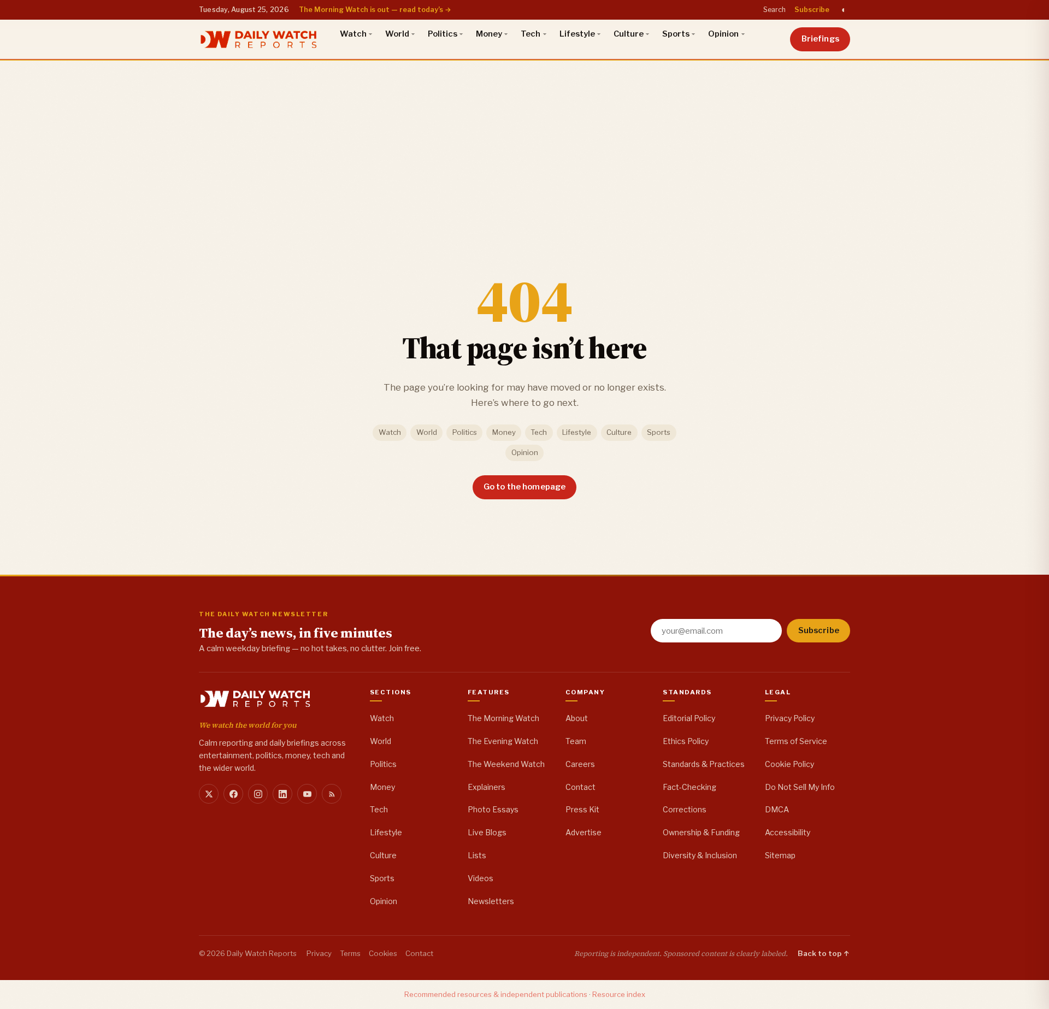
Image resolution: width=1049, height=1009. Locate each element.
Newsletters (491, 901)
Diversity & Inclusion (700, 855)
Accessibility (787, 832)
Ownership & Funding (701, 832)
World (397, 34)
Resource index (618, 994)
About (576, 718)
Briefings (820, 39)
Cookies (383, 953)
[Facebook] (233, 794)
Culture (629, 34)
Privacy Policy (790, 718)
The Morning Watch (503, 718)
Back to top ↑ (824, 953)
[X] (209, 794)
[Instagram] (258, 794)
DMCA (777, 809)
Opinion (723, 34)
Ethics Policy (686, 741)
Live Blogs (487, 832)
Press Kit (582, 809)
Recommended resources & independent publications (495, 994)
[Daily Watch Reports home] (259, 39)
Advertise (583, 832)
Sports (675, 34)
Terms (350, 953)
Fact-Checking (689, 787)
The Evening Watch (503, 741)
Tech (530, 34)
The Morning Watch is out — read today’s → (375, 9)
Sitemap (780, 855)
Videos (480, 878)
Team (575, 741)
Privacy (319, 953)
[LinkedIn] (282, 794)
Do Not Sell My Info (800, 787)
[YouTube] (307, 794)
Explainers (486, 787)
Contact (580, 787)
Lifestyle (577, 34)
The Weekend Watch (506, 764)
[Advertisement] (524, 141)
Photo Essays (493, 809)
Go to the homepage (525, 487)
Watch (353, 34)
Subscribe (811, 9)
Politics (442, 34)
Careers (580, 764)
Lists (477, 855)
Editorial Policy (689, 718)
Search (774, 9)
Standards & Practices (704, 764)
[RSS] (331, 794)
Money (489, 34)
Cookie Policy (789, 764)
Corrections (684, 809)
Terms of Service (796, 741)
